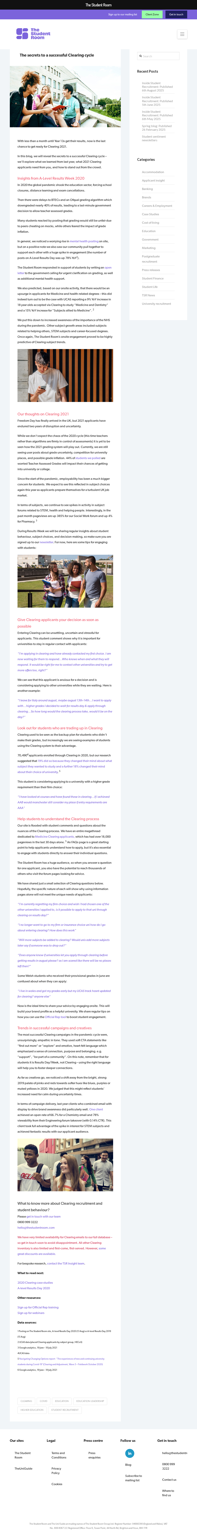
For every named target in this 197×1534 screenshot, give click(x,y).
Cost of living (150, 222)
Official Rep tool (55, 1017)
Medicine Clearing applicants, (55, 836)
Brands (146, 197)
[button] (182, 34)
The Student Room (23, 1455)
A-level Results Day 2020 (34, 1288)
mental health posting (84, 241)
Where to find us (168, 1493)
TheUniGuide (23, 1468)
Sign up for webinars (31, 1313)
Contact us (169, 1479)
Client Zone (152, 14)
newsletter (46, 542)
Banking (147, 189)
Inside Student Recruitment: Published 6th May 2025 (157, 115)
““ (63, 802)
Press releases (151, 270)
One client (96, 1109)
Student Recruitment (65, 1409)
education (62, 1401)
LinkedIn (129, 1453)
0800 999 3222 (168, 1466)
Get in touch (176, 14)
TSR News (148, 295)
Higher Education (32, 1409)
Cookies (57, 1484)
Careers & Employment (157, 206)
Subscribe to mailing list (133, 1478)
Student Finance (153, 278)
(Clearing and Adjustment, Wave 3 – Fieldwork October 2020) (73, 1364)
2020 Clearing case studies (35, 1282)
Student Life (150, 287)
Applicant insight (153, 180)
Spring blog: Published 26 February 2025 (157, 127)
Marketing (148, 248)
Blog (128, 1465)
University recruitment (156, 304)
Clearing (26, 1401)
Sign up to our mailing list (122, 14)
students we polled (88, 458)
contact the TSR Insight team (65, 1263)
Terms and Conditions (59, 1455)
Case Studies (150, 214)
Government (150, 239)
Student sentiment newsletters (154, 138)
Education (149, 231)
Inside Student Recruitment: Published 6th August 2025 (157, 86)
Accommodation (153, 172)
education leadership (90, 1401)
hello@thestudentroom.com (36, 1227)
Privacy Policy (56, 1471)
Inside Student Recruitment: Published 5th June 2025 (157, 100)
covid (43, 1401)
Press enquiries (94, 1455)
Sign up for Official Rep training (38, 1307)
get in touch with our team (44, 1216)
